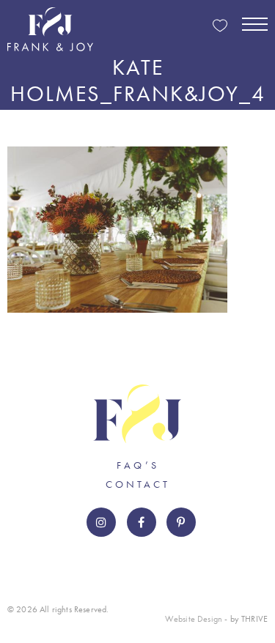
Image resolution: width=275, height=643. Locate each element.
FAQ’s (138, 465)
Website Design (193, 619)
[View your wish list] (220, 27)
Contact (138, 484)
